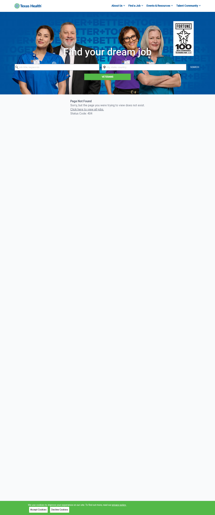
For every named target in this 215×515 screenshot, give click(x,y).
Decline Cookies (59, 509)
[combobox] (57, 67)
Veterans (107, 76)
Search (194, 67)
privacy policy (119, 505)
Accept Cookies (38, 509)
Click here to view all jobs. (87, 109)
